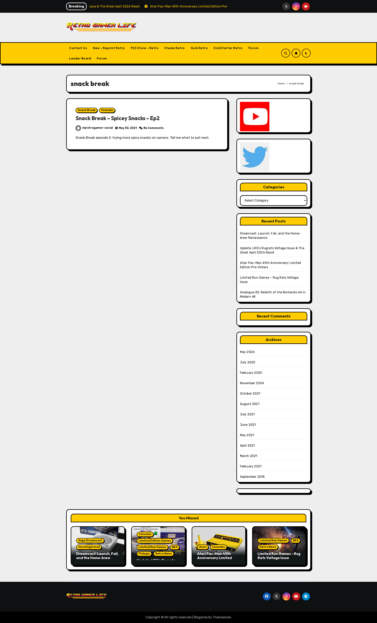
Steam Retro (174, 48)
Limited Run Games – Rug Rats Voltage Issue (279, 555)
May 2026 (247, 352)
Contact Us (78, 48)
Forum (253, 48)
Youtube (107, 110)
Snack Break (86, 110)
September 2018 (252, 477)
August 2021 (249, 404)
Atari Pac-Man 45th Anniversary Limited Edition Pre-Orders (214, 557)
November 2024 (252, 383)
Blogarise (201, 617)
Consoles (145, 534)
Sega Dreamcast (90, 540)
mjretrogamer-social (97, 128)
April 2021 (247, 445)
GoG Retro (199, 48)
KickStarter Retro (228, 48)
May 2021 (247, 435)
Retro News (163, 553)
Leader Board (80, 58)
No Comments (154, 128)
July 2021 (247, 414)
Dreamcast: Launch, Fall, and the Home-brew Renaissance (97, 557)
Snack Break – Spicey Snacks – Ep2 (118, 118)
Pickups (144, 553)
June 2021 (248, 425)
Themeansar (222, 617)
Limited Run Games (152, 547)
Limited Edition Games (155, 540)
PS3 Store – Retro (145, 48)
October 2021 (250, 393)
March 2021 (248, 456)
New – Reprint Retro (109, 48)
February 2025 (251, 373)
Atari (203, 547)
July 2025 (247, 362)
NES (175, 547)
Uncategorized (89, 547)
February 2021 (251, 466)
